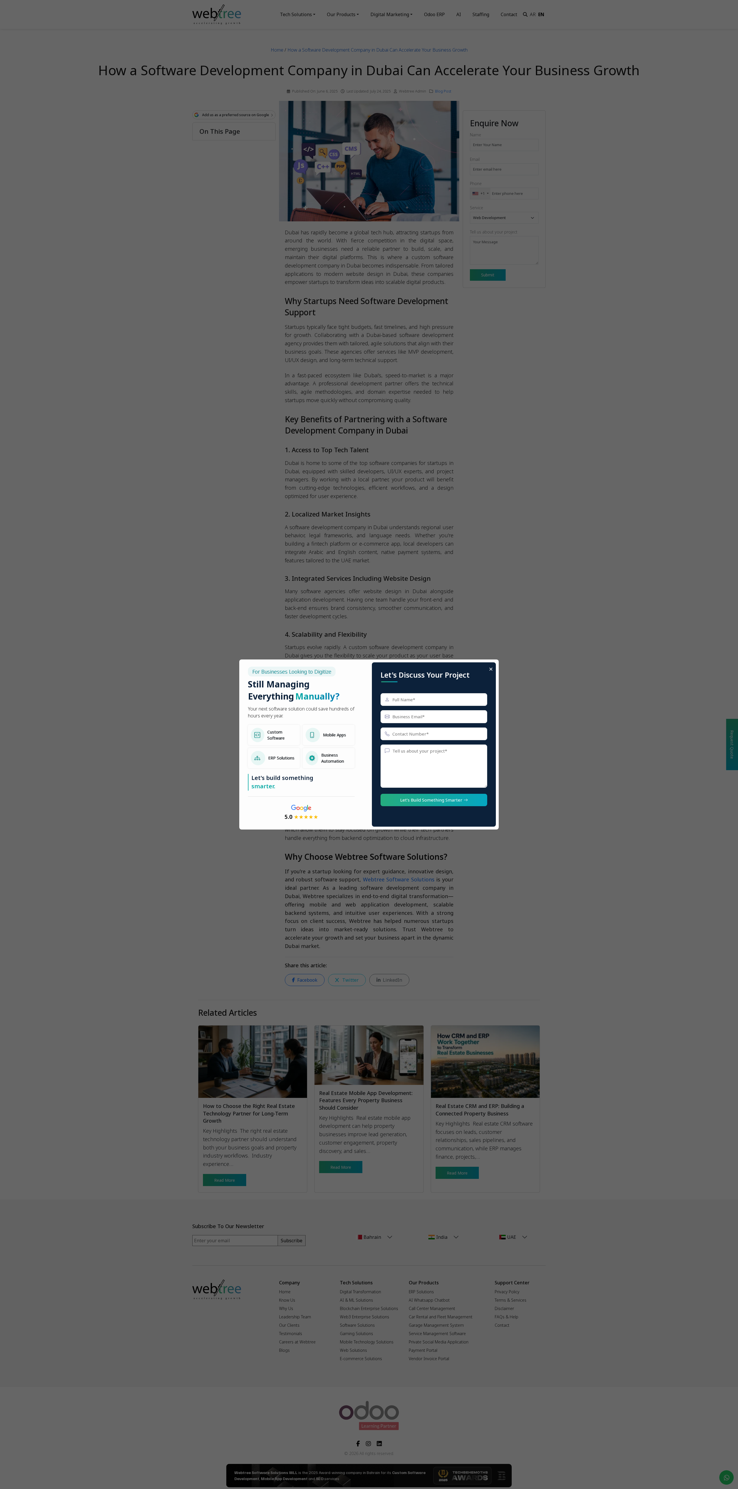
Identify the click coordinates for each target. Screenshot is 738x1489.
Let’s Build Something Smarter (432, 800)
